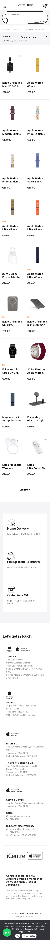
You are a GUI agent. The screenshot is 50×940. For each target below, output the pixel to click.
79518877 (31, 775)
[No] (47, 923)
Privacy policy (29, 936)
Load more (25, 490)
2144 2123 (15, 819)
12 (15, 41)
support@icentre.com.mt (22, 829)
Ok (17, 936)
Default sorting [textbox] (28, 37)
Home (5, 30)
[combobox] (34, 36)
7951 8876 (31, 715)
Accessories (23, 30)
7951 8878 (31, 756)
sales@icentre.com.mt (20, 816)
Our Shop (13, 30)
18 (20, 41)
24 (26, 41)
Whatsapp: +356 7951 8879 (23, 835)
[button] (7, 932)
